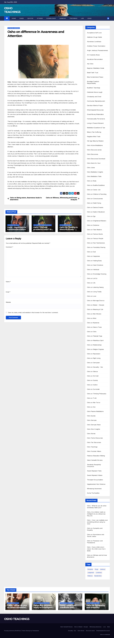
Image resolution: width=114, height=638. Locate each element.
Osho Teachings (92, 447)
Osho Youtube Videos (94, 451)
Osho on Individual (93, 269)
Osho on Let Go (92, 278)
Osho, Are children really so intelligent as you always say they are (96, 514)
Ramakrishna (97, 576)
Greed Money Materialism (95, 114)
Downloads (51, 18)
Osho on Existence (93, 225)
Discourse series (90, 630)
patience (90, 576)
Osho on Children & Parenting (96, 194)
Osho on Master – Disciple (95, 305)
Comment (9, 247)
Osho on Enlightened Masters (96, 221)
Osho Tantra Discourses (95, 438)
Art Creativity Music (93, 55)
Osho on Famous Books (95, 234)
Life (82, 18)
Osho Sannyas (91, 420)
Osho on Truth (92, 398)
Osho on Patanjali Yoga (94, 336)
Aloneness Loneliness (94, 41)
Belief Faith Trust (92, 72)
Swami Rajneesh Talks (94, 471)
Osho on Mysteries (93, 323)
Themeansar (35, 630)
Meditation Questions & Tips (96, 127)
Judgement (91, 572)
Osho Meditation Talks (94, 176)
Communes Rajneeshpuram (96, 101)
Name (8, 281)
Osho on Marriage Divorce (95, 300)
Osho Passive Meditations (95, 411)
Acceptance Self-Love (94, 33)
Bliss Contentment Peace (95, 77)
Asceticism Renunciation (95, 59)
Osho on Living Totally (94, 292)
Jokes (21, 18)
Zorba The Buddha (93, 493)
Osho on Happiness (93, 256)
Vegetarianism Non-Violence (96, 484)
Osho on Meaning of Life (95, 309)
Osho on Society (92, 380)
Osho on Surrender (93, 389)
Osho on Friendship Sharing (96, 247)
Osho (89, 18)
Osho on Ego (91, 216)
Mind (108, 626)
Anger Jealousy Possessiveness (97, 50)
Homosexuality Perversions (96, 119)
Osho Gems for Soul (93, 163)
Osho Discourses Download (96, 159)
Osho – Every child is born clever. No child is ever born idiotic (96, 549)
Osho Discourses (92, 154)
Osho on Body (91, 181)
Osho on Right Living (93, 358)
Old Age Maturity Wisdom (95, 141)
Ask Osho (36, 225)
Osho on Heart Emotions (95, 265)
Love (104, 626)
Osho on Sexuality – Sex (95, 367)
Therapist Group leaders (95, 480)
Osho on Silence (92, 371)
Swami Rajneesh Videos (94, 475)
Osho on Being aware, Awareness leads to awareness (26, 199)
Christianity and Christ (94, 96)
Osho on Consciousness (95, 198)
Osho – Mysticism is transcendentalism (16, 228)
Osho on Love (91, 296)
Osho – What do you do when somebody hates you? (17, 607)
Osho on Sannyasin (93, 362)
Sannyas (63, 18)
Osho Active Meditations (95, 145)
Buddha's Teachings (93, 88)
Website (8, 302)
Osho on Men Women (94, 314)
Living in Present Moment (95, 123)
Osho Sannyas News (94, 425)
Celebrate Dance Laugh (94, 92)
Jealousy (102, 569)
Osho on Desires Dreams (95, 207)
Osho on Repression (93, 354)
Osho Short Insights (93, 429)
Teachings (73, 18)
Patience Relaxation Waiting (96, 456)
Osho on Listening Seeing (95, 287)
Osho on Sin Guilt (92, 376)
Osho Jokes (91, 167)
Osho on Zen (91, 407)
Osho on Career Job (93, 190)
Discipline (90, 569)
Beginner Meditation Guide (95, 68)
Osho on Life (91, 283)
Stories (40, 18)
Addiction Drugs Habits (94, 37)
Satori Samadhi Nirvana (94, 460)
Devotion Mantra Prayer (95, 105)
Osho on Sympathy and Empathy (95, 606)
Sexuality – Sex (72, 630)
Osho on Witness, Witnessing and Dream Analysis (61, 199)
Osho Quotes (91, 416)
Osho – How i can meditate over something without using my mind (97, 522)
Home (13, 18)
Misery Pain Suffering (94, 132)
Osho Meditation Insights (95, 172)
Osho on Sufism (92, 385)
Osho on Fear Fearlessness (96, 243)
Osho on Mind (91, 318)
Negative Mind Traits (93, 136)
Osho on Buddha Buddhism (96, 185)
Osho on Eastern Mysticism (96, 212)
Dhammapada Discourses (95, 110)
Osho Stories (91, 433)
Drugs (96, 569)
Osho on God (91, 252)
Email (8, 292)
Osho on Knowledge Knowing (96, 274)
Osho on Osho (91, 331)
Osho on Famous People (95, 238)
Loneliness (99, 572)
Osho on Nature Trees (94, 327)
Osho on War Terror (93, 402)
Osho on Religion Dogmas (95, 349)
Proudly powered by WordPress (12, 630)
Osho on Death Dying (94, 203)
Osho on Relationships (94, 345)
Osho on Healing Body (94, 260)
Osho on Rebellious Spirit (95, 340)
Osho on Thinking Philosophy (96, 393)
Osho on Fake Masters (94, 229)
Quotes (30, 18)
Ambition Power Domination (96, 46)
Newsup (28, 630)
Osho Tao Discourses (94, 442)
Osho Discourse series (94, 150)
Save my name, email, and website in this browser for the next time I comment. (33, 312)
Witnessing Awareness (13, 28)
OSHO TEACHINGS (16, 619)
